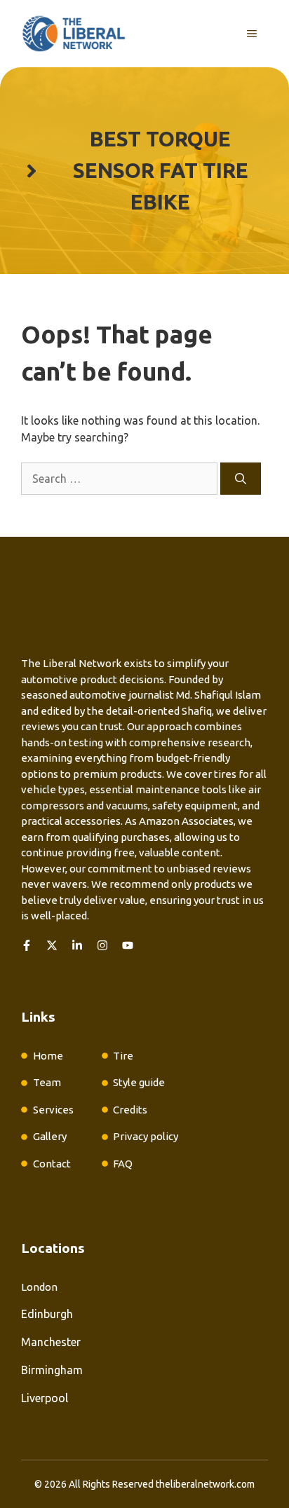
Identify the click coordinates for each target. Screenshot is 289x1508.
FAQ (123, 1164)
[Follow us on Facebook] (26, 945)
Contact (52, 1164)
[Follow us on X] (52, 945)
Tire (123, 1056)
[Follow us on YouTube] (127, 945)
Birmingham (52, 1370)
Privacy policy (145, 1136)
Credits (130, 1110)
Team (47, 1082)
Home (48, 1056)
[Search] (240, 478)
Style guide (139, 1082)
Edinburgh (47, 1314)
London (39, 1287)
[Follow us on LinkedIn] (77, 945)
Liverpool (44, 1398)
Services (53, 1110)
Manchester (51, 1342)
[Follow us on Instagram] (102, 945)
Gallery (50, 1136)
